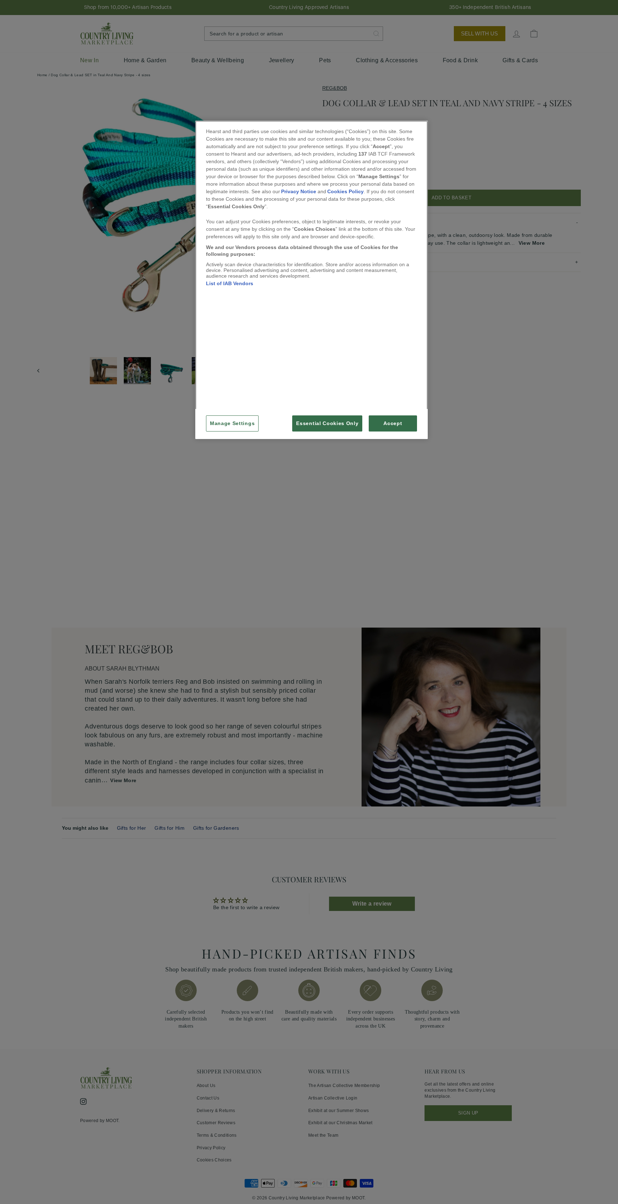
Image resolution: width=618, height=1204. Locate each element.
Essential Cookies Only (327, 423)
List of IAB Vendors (229, 283)
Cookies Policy (345, 191)
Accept (392, 423)
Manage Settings (232, 423)
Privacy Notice (298, 191)
